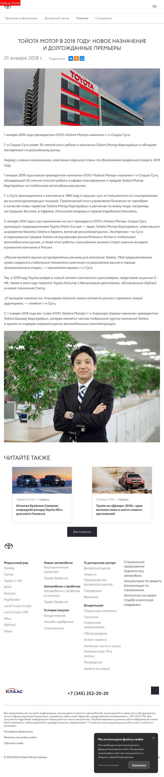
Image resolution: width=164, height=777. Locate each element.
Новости (82, 18)
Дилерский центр (57, 18)
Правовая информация (21, 18)
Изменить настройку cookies (20, 737)
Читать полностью (108, 765)
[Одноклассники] (76, 58)
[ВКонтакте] (70, 58)
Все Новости (82, 532)
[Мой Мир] (82, 58)
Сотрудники (103, 18)
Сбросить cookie (13, 743)
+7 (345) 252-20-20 (88, 693)
